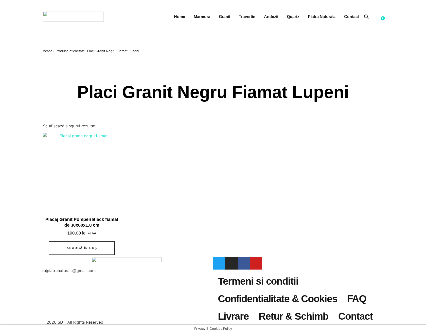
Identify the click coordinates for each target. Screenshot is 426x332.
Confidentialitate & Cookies (277, 298)
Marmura (202, 17)
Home (179, 17)
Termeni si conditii (258, 281)
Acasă (48, 51)
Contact (351, 17)
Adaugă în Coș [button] (82, 248)
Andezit (271, 17)
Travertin (247, 17)
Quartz (293, 17)
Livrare (233, 316)
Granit (224, 17)
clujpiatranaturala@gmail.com (68, 270)
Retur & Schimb (293, 316)
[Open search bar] (366, 17)
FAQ (357, 298)
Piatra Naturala (322, 17)
